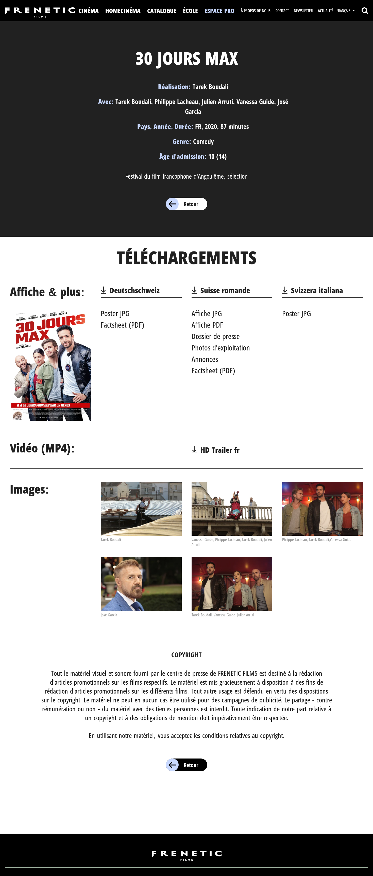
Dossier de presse (216, 336)
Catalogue (161, 10)
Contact (282, 10)
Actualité (325, 10)
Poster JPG (115, 313)
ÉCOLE (190, 10)
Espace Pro (219, 10)
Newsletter (303, 10)
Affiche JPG (207, 313)
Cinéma (89, 10)
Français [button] (343, 10)
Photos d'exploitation (221, 347)
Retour (191, 204)
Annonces (205, 359)
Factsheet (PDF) (122, 324)
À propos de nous (255, 10)
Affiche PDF (207, 324)
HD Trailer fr (220, 450)
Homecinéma (123, 10)
